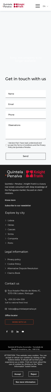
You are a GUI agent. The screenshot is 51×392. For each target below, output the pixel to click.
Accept (17, 374)
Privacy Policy (26, 146)
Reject (34, 374)
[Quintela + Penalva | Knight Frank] (13, 5)
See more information (25, 382)
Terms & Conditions (25, 145)
